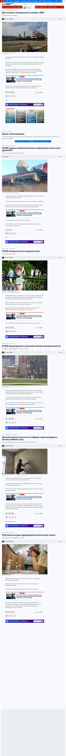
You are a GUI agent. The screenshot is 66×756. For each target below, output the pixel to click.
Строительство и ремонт (11, 521)
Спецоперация (16, 1)
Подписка (60, 4)
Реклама (54, 4)
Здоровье (49, 1)
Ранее (6, 224)
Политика (23, 1)
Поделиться (61, 156)
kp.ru (42, 92)
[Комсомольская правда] (8, 4)
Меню (2, 1)
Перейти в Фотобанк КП (15, 292)
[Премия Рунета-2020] (18, 4)
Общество (29, 1)
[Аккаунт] (64, 1)
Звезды (44, 1)
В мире (40, 1)
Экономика (34, 1)
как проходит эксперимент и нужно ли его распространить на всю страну (29, 80)
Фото (7, 1)
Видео (10, 1)
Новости (3, 145)
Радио (49, 4)
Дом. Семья (3, 131)
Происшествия (8, 145)
